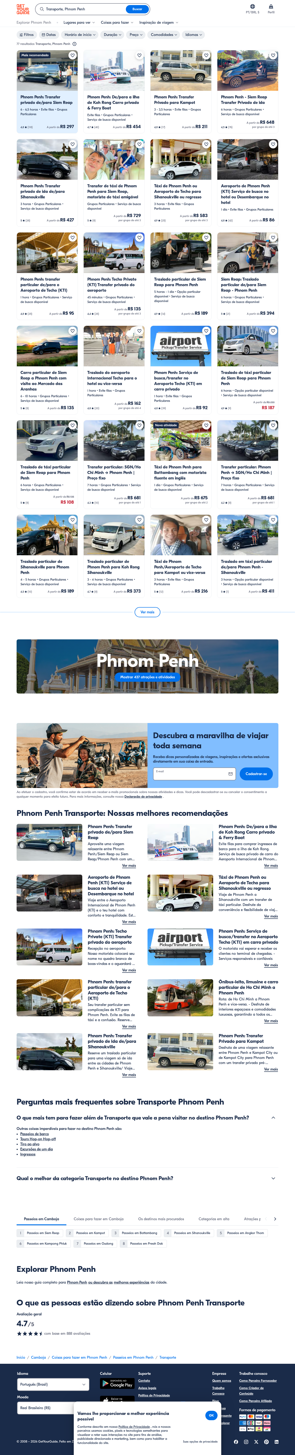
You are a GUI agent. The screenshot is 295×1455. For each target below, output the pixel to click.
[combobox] (80, 9)
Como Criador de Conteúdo (251, 1391)
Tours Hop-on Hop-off (38, 1139)
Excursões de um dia (36, 1149)
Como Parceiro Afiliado (255, 1401)
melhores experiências (131, 1282)
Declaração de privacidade (143, 797)
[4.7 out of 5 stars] (30, 1334)
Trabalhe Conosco (218, 1391)
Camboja (38, 1357)
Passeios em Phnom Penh (133, 1357)
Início (21, 1357)
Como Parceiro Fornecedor (258, 1381)
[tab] (41, 1219)
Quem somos (221, 1381)
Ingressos (27, 1154)
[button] (47, 91)
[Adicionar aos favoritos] (72, 55)
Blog (215, 1401)
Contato (144, 1381)
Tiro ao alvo (29, 1144)
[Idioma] (252, 6)
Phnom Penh (77, 1282)
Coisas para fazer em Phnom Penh (79, 1357)
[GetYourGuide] (23, 9)
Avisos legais (147, 1388)
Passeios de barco (34, 1134)
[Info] (74, 44)
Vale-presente (222, 1416)
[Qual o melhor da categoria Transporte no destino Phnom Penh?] (273, 1178)
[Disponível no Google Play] (117, 1384)
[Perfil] (271, 6)
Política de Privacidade (154, 1395)
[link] (47, 91)
